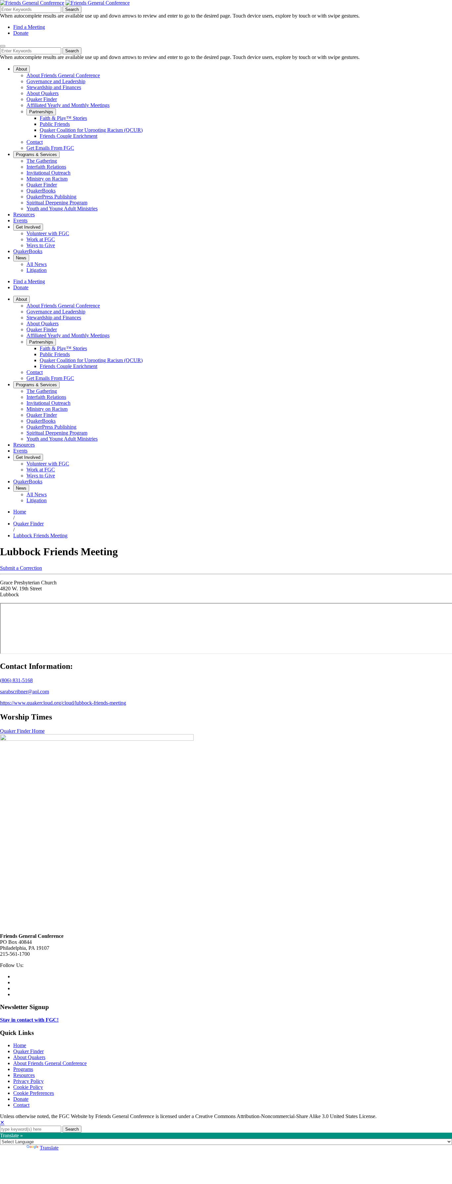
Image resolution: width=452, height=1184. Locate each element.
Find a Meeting (29, 27)
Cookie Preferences (33, 1093)
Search (72, 9)
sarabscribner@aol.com (24, 691)
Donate (20, 33)
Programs (23, 1069)
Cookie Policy (28, 1087)
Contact (21, 1105)
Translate (49, 1148)
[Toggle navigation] (2, 46)
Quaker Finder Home (22, 731)
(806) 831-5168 (16, 680)
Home (19, 511)
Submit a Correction (21, 568)
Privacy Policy (28, 1081)
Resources (24, 1075)
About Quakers (29, 1057)
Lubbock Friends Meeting (40, 535)
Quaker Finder (28, 523)
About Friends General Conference (50, 1063)
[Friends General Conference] (98, 3)
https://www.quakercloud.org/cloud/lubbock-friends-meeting (63, 703)
